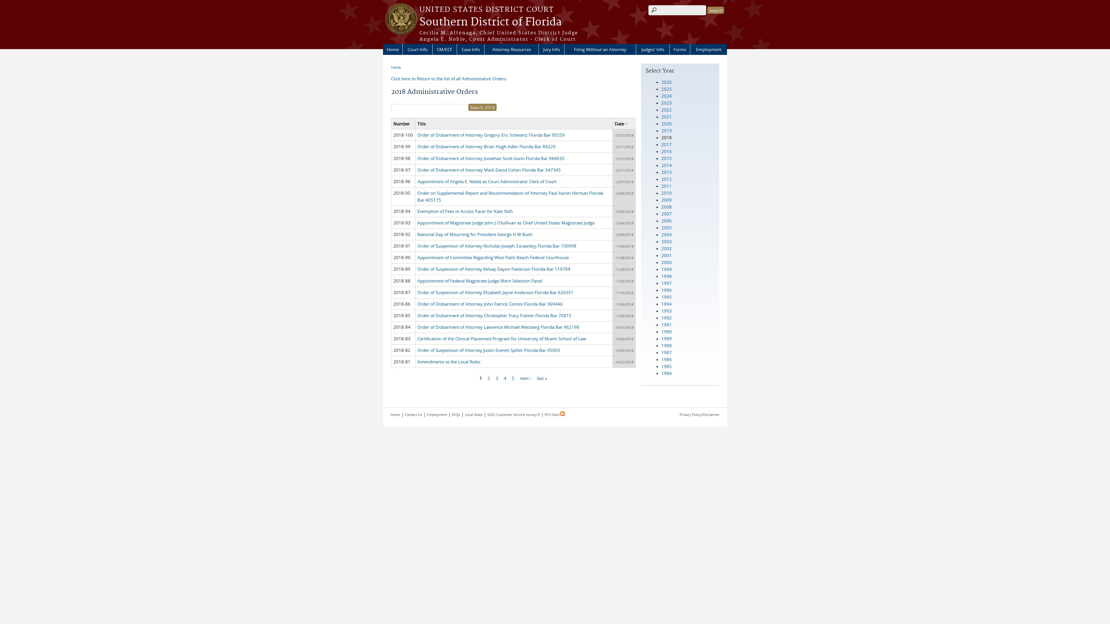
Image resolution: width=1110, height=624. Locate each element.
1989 (666, 338)
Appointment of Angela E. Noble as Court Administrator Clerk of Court (486, 181)
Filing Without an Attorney (600, 49)
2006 (666, 221)
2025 (666, 89)
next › (525, 378)
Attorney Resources (511, 49)
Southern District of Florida (490, 22)
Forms (680, 49)
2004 (666, 234)
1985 (666, 366)
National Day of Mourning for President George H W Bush (474, 234)
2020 (666, 124)
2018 (666, 137)
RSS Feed (552, 414)
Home (393, 49)
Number (401, 124)
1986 (666, 359)
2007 (666, 214)
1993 (666, 311)
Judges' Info (652, 49)
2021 (666, 117)
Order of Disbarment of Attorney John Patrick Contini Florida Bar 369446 (490, 304)
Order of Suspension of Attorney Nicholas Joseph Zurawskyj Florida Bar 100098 (496, 246)
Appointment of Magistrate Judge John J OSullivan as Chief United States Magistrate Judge (506, 223)
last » (542, 378)
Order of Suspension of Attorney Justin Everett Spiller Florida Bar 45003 (488, 350)
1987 (666, 352)
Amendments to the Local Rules (448, 362)
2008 (666, 207)
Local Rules (474, 414)
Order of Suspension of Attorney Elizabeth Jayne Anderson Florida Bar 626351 (495, 292)
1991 (666, 325)
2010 (666, 193)
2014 (666, 165)
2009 (666, 200)
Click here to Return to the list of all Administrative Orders (448, 78)
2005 (666, 228)
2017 (666, 144)
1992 (666, 318)
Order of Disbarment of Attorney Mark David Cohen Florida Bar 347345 (489, 170)
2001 (666, 255)
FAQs (456, 414)
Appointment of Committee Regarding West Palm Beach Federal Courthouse (493, 257)
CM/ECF (444, 49)
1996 (666, 290)
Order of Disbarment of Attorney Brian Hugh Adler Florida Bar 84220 (486, 146)
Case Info (471, 49)
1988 (666, 345)
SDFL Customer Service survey (513, 414)
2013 (666, 172)
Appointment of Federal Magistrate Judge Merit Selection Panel (479, 281)
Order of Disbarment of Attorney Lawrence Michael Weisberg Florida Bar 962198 (498, 327)
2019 (666, 130)
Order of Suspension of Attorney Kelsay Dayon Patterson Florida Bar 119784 (493, 269)
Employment (709, 49)
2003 (666, 241)
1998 (666, 276)
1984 (666, 373)
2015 (666, 158)
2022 (666, 110)
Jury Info (551, 49)
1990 (666, 332)
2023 (666, 103)
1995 (666, 297)
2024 (666, 96)
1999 (666, 269)
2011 (666, 186)
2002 (666, 248)
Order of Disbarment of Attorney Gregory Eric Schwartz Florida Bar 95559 (491, 135)
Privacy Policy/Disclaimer (700, 414)
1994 (666, 304)
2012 (666, 179)
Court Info (418, 49)
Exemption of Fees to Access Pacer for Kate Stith (465, 211)
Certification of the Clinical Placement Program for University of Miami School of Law (501, 338)
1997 (666, 283)
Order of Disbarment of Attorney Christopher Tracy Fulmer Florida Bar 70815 (494, 315)
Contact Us (413, 414)
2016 (666, 151)
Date (619, 124)
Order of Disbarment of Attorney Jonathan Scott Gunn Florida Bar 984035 (491, 158)
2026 (666, 82)
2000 (666, 262)
